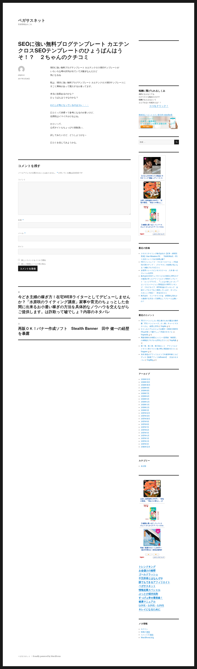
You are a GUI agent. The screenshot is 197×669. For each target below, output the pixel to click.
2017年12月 (145, 413)
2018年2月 (145, 407)
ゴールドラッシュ (148, 574)
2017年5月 (145, 433)
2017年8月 (145, 424)
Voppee (144, 351)
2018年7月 (145, 393)
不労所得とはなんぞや (151, 578)
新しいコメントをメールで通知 (33, 260)
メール (22, 233)
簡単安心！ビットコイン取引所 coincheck (155, 115)
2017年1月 (145, 444)
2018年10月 (145, 385)
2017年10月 (145, 419)
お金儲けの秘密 (147, 570)
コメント (22, 179)
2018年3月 (145, 404)
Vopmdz (144, 335)
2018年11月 (145, 382)
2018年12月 (145, 379)
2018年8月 (145, 390)
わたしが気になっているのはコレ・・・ (69, 105)
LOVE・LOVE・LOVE (151, 605)
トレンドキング (147, 566)
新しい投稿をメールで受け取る (33, 264)
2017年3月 (145, 438)
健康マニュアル (147, 601)
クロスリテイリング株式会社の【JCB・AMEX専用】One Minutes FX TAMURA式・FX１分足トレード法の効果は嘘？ (159, 256)
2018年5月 (145, 399)
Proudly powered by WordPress (47, 656)
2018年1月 (145, 410)
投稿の (145, 632)
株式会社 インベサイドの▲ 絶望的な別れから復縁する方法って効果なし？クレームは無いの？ (159, 298)
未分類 (143, 466)
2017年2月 (145, 441)
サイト (21, 246)
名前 (21, 220)
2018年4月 (145, 402)
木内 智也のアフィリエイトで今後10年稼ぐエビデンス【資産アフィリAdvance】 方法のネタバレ (159, 357)
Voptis (163, 326)
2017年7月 (145, 427)
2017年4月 (145, 435)
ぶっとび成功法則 (148, 593)
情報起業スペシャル (149, 589)
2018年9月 (145, 388)
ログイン (144, 629)
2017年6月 (145, 430)
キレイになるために (149, 609)
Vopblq (150, 360)
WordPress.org (147, 637)
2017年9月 (145, 421)
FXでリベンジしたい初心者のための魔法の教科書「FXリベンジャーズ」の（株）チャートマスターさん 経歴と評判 (159, 323)
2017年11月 (145, 416)
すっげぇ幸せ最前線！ (151, 597)
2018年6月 (145, 396)
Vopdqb (173, 340)
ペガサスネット (31, 20)
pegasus (21, 75)
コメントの (147, 635)
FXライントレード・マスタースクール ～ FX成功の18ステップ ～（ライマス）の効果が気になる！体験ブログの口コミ (159, 265)
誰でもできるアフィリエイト (154, 582)
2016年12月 (145, 447)
